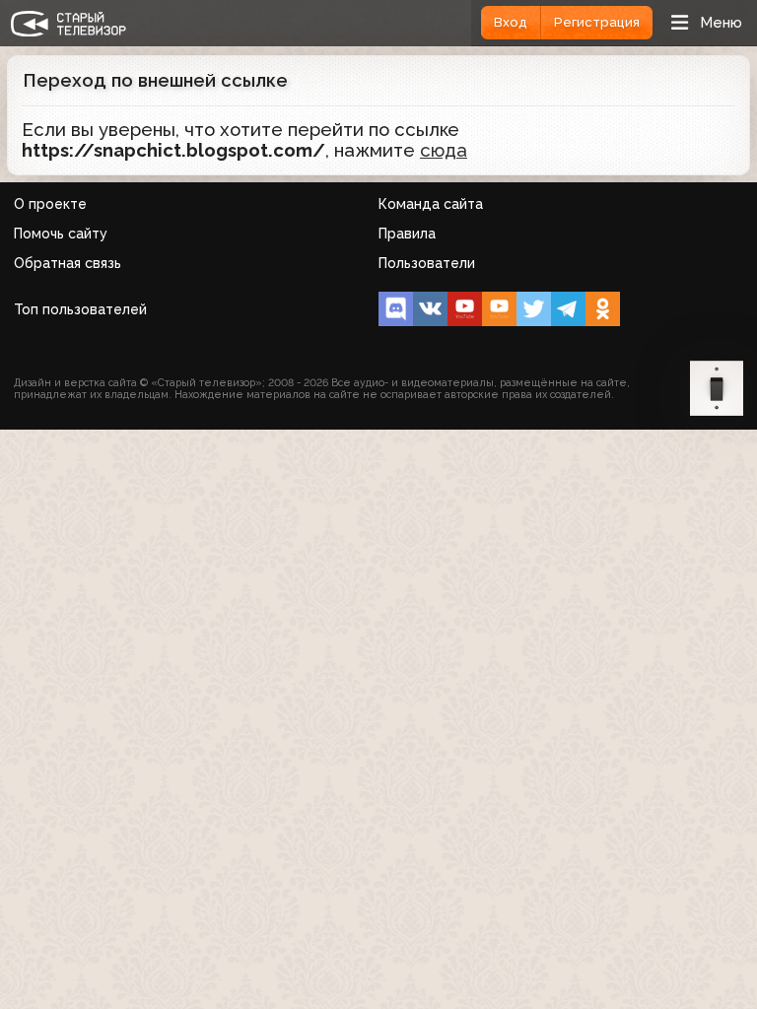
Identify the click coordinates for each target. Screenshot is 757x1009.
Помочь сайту (60, 233)
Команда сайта (430, 204)
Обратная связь (67, 263)
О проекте (50, 204)
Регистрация (597, 22)
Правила (407, 233)
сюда (443, 150)
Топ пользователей (80, 309)
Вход (510, 22)
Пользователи (426, 263)
